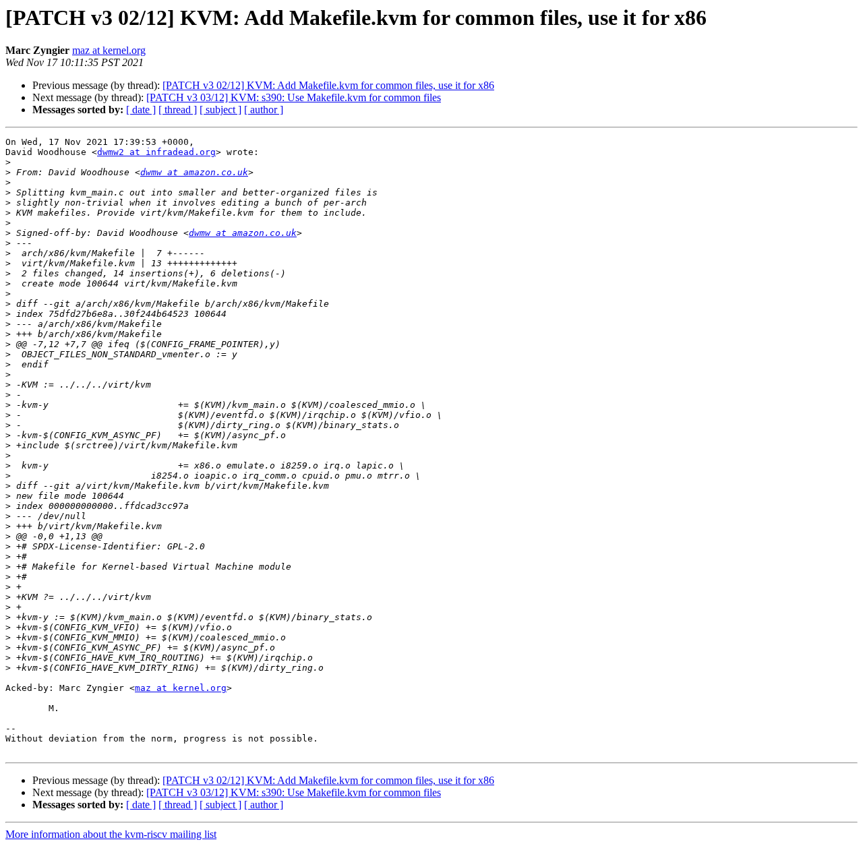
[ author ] (263, 109)
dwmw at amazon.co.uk (194, 172)
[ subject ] (220, 109)
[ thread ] (177, 109)
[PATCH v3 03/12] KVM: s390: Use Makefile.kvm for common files (293, 97)
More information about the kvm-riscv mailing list (110, 834)
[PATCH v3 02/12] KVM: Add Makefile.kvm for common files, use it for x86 (328, 85)
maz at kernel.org (109, 50)
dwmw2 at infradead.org (156, 152)
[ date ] (141, 109)
